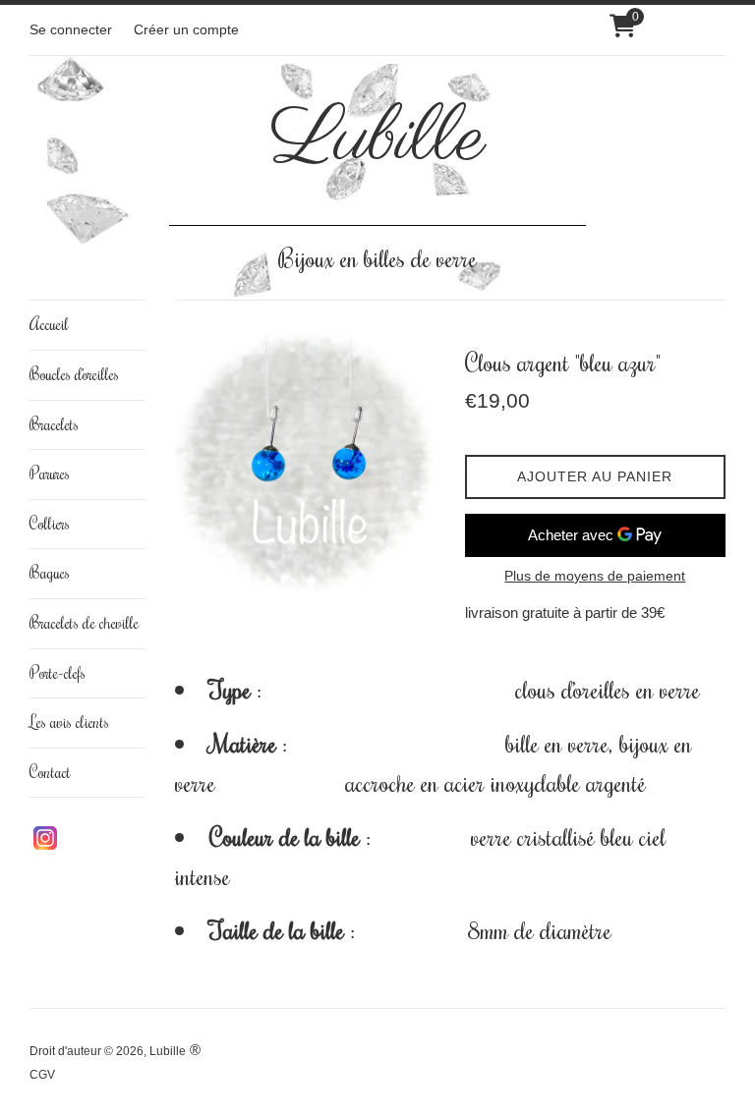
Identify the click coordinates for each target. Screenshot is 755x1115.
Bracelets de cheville (84, 623)
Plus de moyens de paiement (594, 576)
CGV (42, 1075)
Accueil (49, 324)
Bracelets (54, 424)
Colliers (49, 523)
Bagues (49, 573)
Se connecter (70, 30)
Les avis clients (69, 722)
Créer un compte (186, 30)
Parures (49, 473)
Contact (50, 772)
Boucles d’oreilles (74, 374)
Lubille (378, 140)
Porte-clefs (57, 673)
